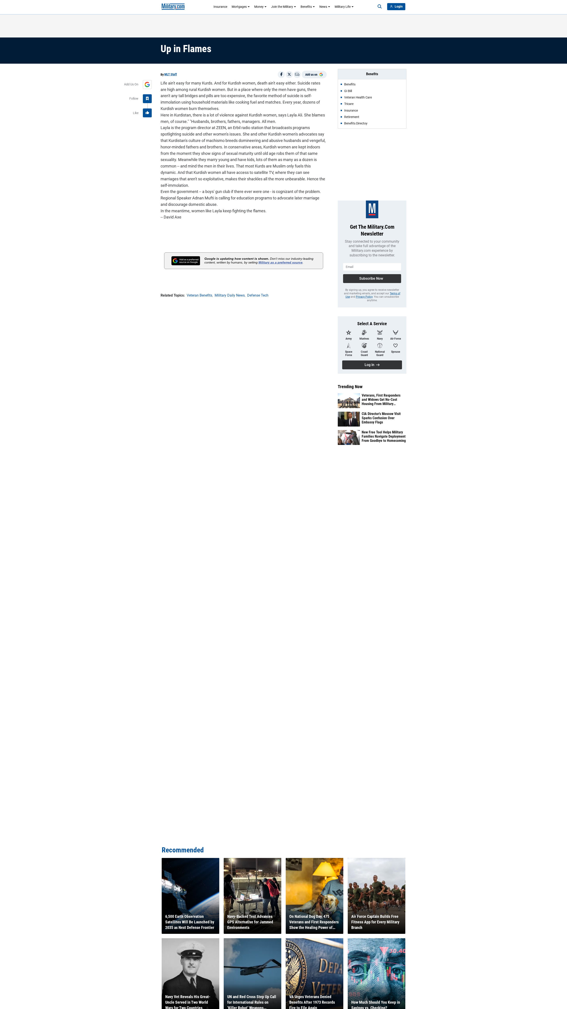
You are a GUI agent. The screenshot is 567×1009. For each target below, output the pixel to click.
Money (259, 6)
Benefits (306, 6)
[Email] (297, 74)
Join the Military (282, 6)
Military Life (343, 6)
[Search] (380, 6)
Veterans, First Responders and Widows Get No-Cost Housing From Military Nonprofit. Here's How (381, 399)
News (323, 6)
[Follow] (147, 98)
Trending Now (350, 386)
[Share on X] (289, 74)
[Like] (147, 112)
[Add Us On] (147, 84)
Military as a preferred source (280, 262)
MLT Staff (170, 74)
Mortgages (239, 6)
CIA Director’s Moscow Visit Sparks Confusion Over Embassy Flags (381, 418)
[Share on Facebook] (281, 74)
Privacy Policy (364, 296)
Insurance (220, 6)
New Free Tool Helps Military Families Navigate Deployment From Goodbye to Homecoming (384, 436)
